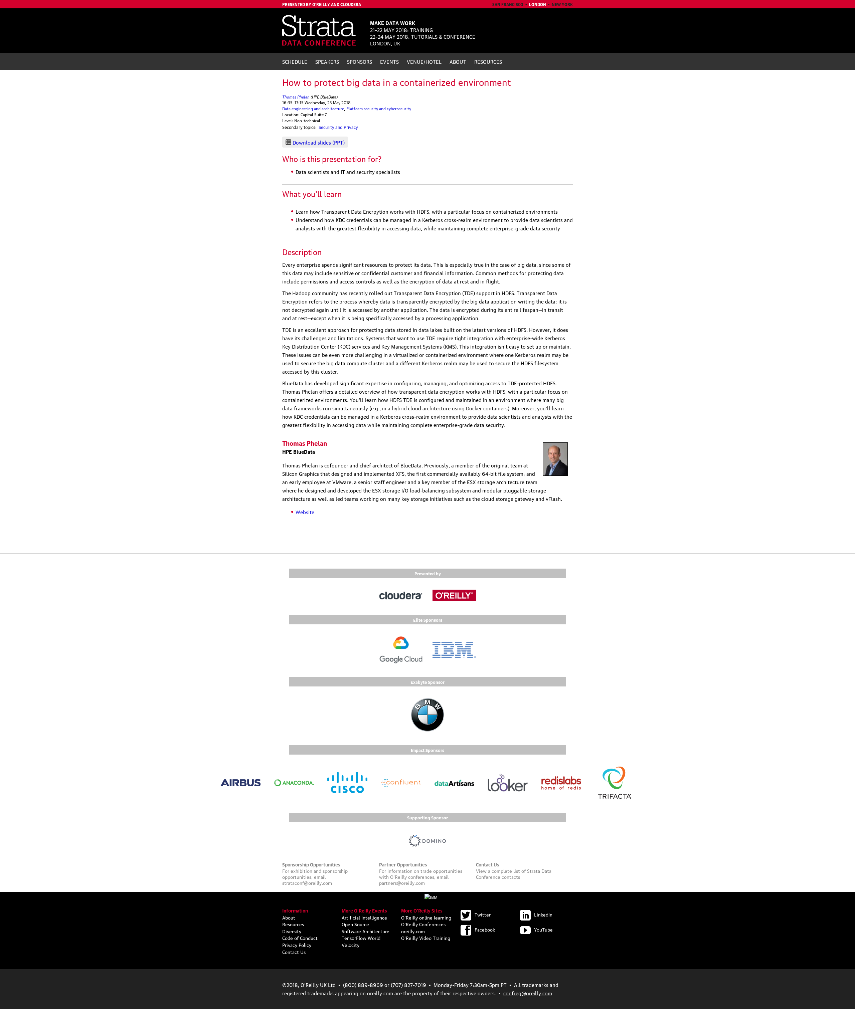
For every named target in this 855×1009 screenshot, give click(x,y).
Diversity (291, 931)
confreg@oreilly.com (527, 993)
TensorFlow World (361, 937)
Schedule (294, 61)
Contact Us (294, 951)
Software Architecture (365, 931)
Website (305, 512)
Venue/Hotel (424, 61)
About (458, 61)
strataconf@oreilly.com (307, 882)
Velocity (350, 944)
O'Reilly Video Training (425, 937)
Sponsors (359, 61)
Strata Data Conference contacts (513, 873)
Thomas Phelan (296, 96)
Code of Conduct (300, 937)
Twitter (483, 914)
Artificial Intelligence (364, 917)
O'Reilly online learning (426, 917)
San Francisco (507, 4)
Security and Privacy (338, 127)
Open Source (355, 924)
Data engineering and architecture (313, 108)
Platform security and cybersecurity (378, 108)
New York (562, 4)
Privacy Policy (296, 944)
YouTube (543, 929)
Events (389, 61)
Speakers (327, 61)
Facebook (485, 929)
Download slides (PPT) (319, 142)
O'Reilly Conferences (423, 924)
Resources (488, 61)
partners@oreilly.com (402, 882)
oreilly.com (413, 931)
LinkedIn (543, 914)
